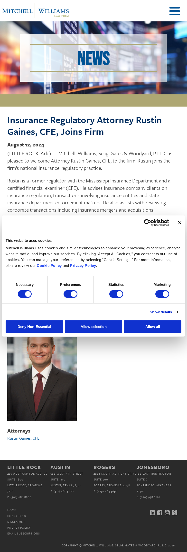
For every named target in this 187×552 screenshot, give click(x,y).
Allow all (152, 327)
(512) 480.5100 (64, 491)
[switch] (70, 294)
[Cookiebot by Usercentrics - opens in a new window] (147, 222)
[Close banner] (179, 222)
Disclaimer (16, 522)
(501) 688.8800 (21, 497)
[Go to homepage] (35, 17)
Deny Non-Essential (34, 327)
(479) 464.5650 (107, 491)
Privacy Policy (19, 527)
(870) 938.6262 (150, 497)
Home (11, 510)
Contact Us (16, 516)
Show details (161, 312)
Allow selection (94, 327)
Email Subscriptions (23, 533)
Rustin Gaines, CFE (23, 438)
